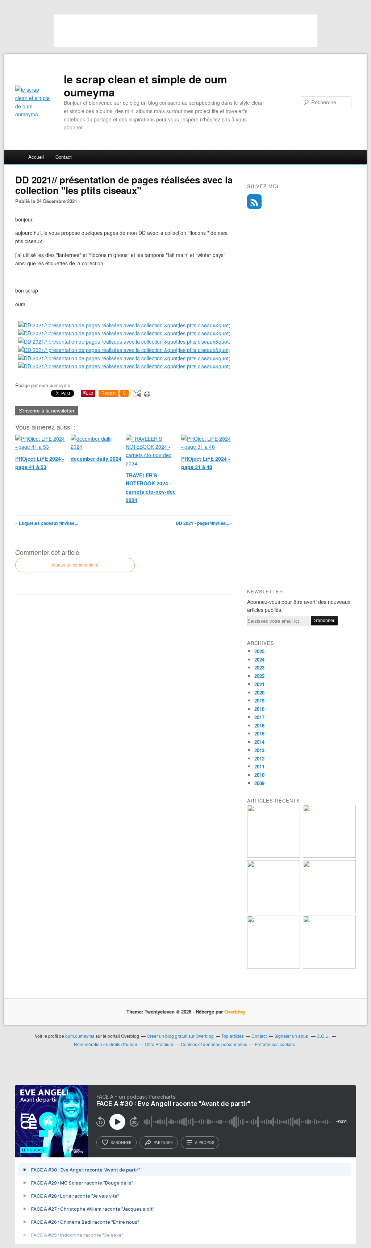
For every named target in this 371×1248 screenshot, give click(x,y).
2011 (259, 766)
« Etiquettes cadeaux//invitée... (46, 523)
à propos (204, 1142)
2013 (259, 750)
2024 (259, 659)
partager (163, 1142)
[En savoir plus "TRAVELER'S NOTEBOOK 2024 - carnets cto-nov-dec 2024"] (273, 911)
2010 (259, 774)
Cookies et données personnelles (214, 1044)
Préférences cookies (275, 1044)
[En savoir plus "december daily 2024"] (329, 855)
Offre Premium (159, 1044)
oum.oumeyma (80, 1036)
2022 (259, 675)
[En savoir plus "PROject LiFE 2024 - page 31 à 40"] (329, 911)
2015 (259, 733)
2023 (259, 667)
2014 (259, 741)
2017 (259, 717)
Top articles (232, 1036)
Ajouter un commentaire (75, 565)
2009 (259, 783)
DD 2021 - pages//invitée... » (204, 523)
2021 (259, 684)
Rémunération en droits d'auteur (105, 1044)
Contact (63, 156)
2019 (259, 700)
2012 (259, 758)
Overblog (234, 1011)
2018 (259, 708)
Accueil (36, 156)
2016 (259, 725)
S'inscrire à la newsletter (47, 411)
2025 (259, 651)
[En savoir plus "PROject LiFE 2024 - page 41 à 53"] (273, 855)
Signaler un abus (291, 1036)
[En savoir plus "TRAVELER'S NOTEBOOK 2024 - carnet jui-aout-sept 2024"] (329, 966)
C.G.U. (323, 1036)
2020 (259, 692)
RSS (254, 201)
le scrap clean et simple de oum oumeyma (145, 85)
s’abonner (121, 1142)
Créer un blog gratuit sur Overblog (180, 1036)
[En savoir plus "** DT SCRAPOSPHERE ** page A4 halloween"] (273, 966)
